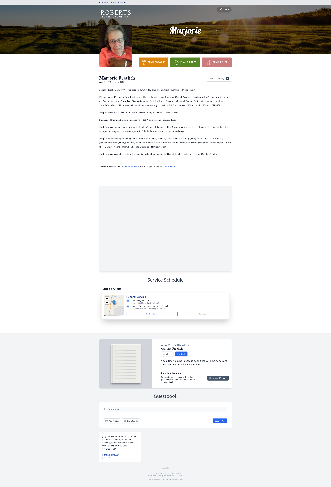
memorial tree (130, 166)
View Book (167, 354)
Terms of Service (173, 475)
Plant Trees (202, 314)
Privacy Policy (158, 475)
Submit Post (220, 421)
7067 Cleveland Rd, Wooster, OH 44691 (148, 308)
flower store (169, 166)
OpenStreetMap (168, 480)
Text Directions (151, 314)
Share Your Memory (217, 378)
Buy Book (181, 354)
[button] (114, 302)
